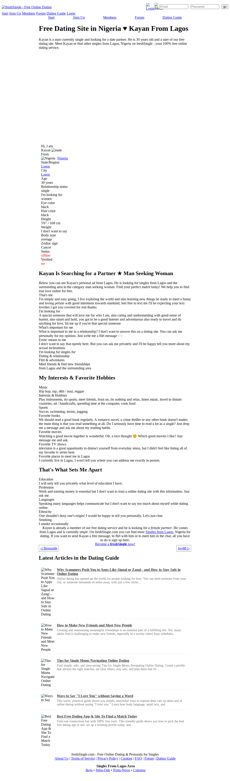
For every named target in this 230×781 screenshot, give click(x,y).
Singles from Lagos (159, 532)
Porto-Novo (121, 770)
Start (5, 13)
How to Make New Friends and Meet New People (94, 625)
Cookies (126, 758)
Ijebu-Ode (103, 770)
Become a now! (115, 544)
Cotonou (139, 770)
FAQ (138, 758)
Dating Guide (56, 13)
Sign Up (15, 13)
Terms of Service (83, 758)
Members (28, 13)
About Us (62, 758)
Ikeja (89, 770)
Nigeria (62, 158)
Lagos (45, 166)
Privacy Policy (107, 758)
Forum (41, 13)
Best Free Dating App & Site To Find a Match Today (97, 716)
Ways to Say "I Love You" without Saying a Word (95, 696)
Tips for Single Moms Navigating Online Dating (93, 660)
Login (71, 13)
